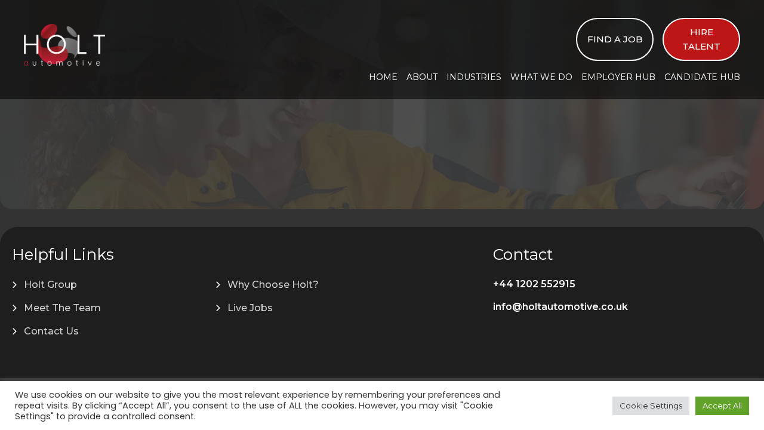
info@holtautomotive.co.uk (560, 306)
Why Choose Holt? (273, 284)
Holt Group (50, 284)
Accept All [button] (722, 405)
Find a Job (615, 39)
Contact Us (51, 331)
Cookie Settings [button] (651, 405)
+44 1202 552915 (534, 284)
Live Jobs (250, 308)
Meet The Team (62, 308)
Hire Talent (701, 39)
